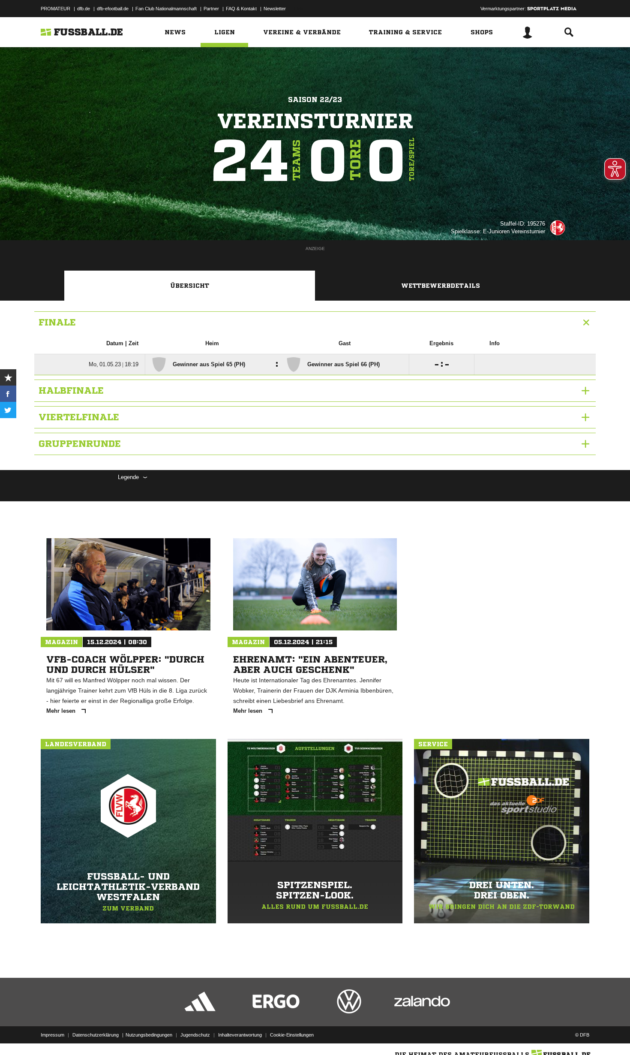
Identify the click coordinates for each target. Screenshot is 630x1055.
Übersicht (189, 286)
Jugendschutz (195, 1034)
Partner (211, 8)
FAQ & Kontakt (241, 8)
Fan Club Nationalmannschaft (166, 8)
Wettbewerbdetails (440, 286)
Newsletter (275, 8)
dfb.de (83, 8)
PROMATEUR (55, 8)
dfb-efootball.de (113, 8)
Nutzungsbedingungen (149, 1034)
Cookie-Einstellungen (292, 1034)
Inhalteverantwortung (240, 1034)
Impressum (52, 1034)
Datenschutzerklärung (95, 1034)
